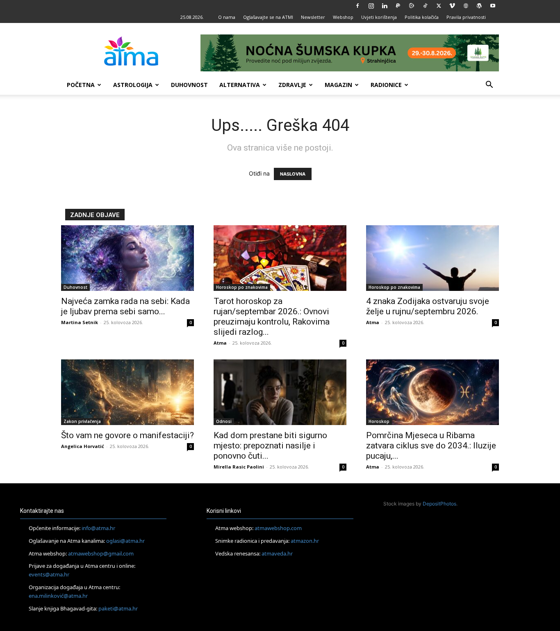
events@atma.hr (49, 574)
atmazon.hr (305, 540)
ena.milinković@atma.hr (58, 595)
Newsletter (313, 17)
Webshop (343, 17)
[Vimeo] (452, 5)
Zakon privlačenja (82, 421)
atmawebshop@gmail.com (101, 553)
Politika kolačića (422, 17)
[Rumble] (411, 5)
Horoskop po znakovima (242, 287)
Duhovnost (189, 85)
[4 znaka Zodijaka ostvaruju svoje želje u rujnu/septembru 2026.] (432, 258)
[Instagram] (371, 5)
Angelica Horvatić (82, 446)
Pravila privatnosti (466, 17)
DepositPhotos (439, 504)
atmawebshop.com (278, 528)
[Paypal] (398, 5)
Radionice (386, 85)
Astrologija (133, 85)
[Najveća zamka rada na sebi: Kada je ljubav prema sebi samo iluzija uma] (127, 258)
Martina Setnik (79, 322)
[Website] (466, 5)
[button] (489, 85)
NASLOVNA (292, 174)
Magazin (338, 85)
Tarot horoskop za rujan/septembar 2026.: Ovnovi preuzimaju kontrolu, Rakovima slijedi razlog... (272, 316)
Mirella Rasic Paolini (239, 467)
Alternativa (239, 85)
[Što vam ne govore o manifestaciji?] (127, 392)
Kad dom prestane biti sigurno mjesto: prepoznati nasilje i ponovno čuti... (270, 445)
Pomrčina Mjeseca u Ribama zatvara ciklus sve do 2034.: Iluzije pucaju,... (431, 445)
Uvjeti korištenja (379, 17)
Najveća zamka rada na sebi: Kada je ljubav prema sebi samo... (125, 306)
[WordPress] (479, 5)
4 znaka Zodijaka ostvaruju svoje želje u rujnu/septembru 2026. (427, 306)
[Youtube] (493, 5)
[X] (439, 5)
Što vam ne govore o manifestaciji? (127, 435)
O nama (226, 17)
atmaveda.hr (277, 553)
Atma (220, 343)
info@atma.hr (98, 528)
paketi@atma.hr (118, 608)
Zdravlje (292, 85)
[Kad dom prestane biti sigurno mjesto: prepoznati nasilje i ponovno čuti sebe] (280, 392)
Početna (81, 85)
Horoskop (379, 421)
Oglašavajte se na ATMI (268, 17)
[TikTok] (425, 5)
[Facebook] (357, 5)
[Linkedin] (384, 5)
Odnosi (224, 421)
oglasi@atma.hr (125, 540)
